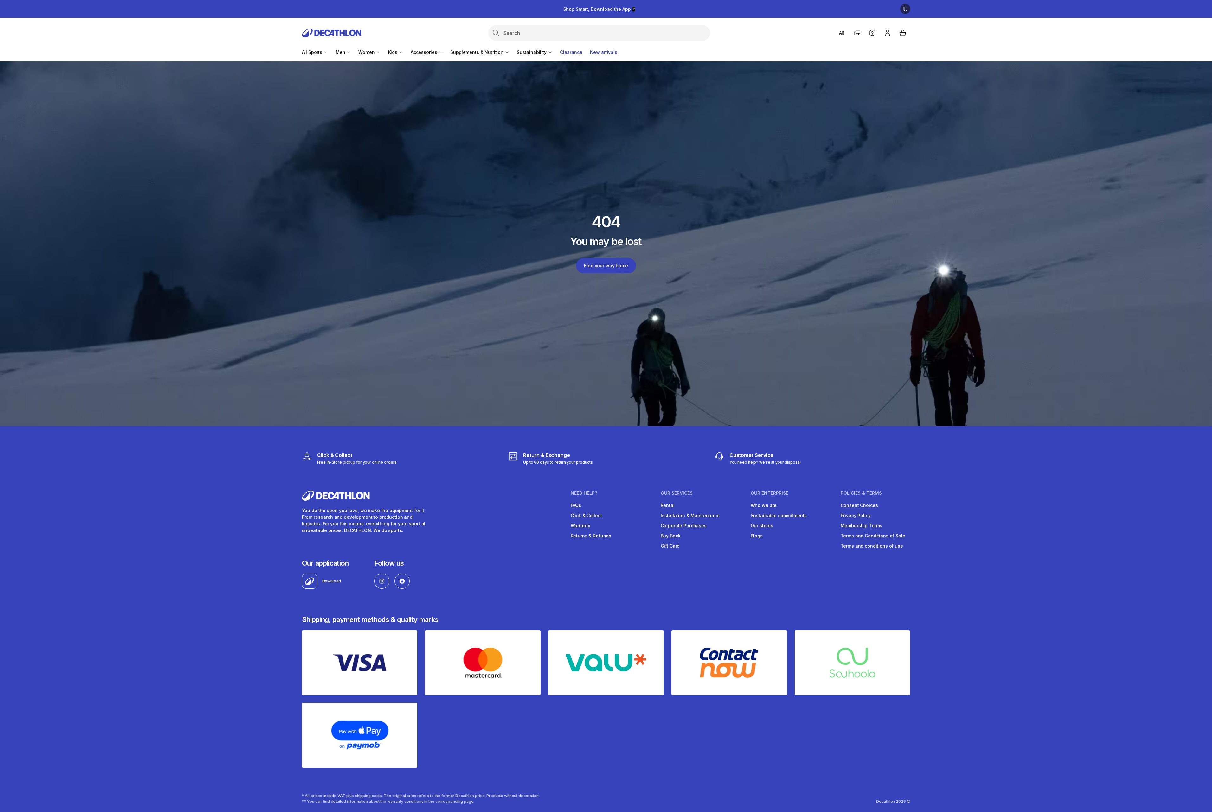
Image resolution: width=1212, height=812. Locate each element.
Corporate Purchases (684, 525)
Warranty (580, 525)
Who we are (764, 505)
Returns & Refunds (591, 535)
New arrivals (603, 52)
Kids (393, 52)
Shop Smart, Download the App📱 (599, 9)
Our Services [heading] (677, 493)
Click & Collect (586, 515)
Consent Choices (859, 505)
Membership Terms (861, 525)
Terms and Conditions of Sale (873, 535)
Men (341, 52)
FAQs (576, 505)
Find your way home (606, 265)
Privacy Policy (856, 515)
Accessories (424, 52)
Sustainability (532, 52)
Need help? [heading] (584, 493)
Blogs (757, 535)
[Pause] (905, 9)
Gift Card (670, 546)
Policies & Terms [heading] (861, 493)
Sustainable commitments (779, 515)
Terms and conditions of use (872, 546)
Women (367, 52)
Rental (668, 505)
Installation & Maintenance (690, 515)
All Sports (313, 52)
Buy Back (671, 535)
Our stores (762, 525)
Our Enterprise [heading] (769, 493)
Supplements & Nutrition (477, 52)
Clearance (571, 52)
